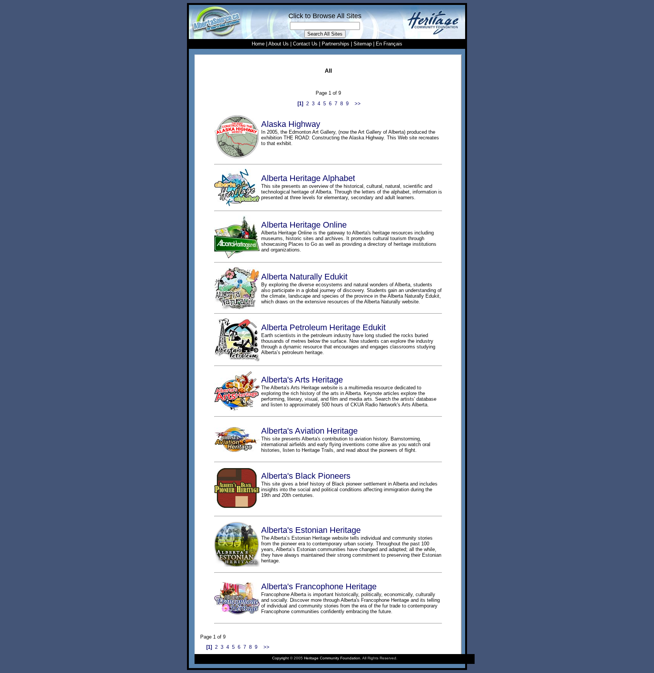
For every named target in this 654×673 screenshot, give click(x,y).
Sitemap (362, 44)
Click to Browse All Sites (324, 16)
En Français (389, 44)
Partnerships (335, 44)
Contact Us (305, 44)
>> (358, 103)
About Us (278, 44)
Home (258, 44)
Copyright (280, 658)
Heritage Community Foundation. (332, 658)
